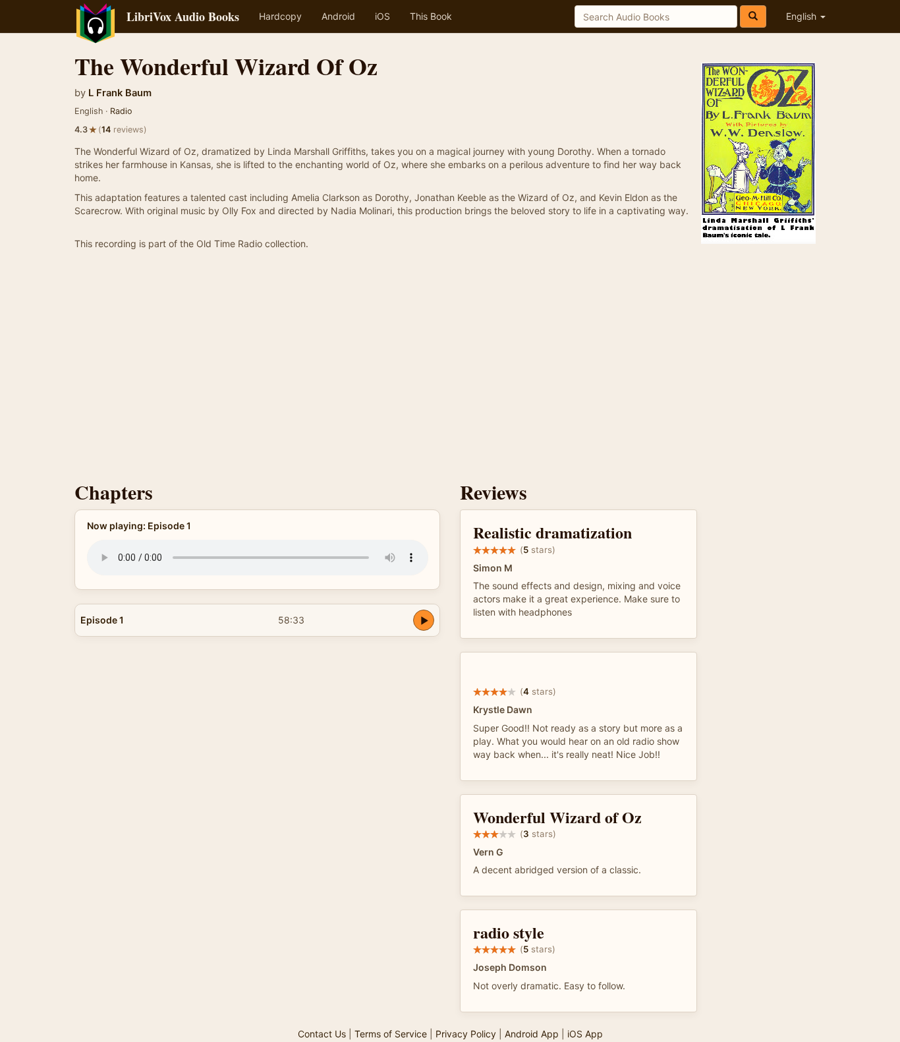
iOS (382, 16)
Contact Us (322, 1033)
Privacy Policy (466, 1033)
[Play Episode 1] (423, 620)
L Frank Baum (120, 93)
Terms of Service (390, 1033)
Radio (121, 111)
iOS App (585, 1033)
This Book (431, 16)
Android (338, 16)
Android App (532, 1033)
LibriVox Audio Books (183, 16)
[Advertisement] (450, 369)
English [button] (802, 16)
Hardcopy (280, 16)
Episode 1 (102, 619)
